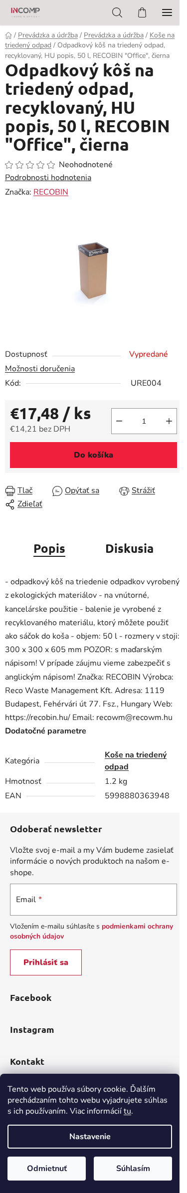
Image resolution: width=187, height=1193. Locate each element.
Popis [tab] (49, 548)
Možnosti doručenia (40, 368)
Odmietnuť (47, 1168)
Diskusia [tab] (129, 548)
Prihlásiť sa (45, 962)
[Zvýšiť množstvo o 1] (169, 421)
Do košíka (93, 455)
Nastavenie (90, 1136)
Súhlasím (133, 1168)
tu (127, 1111)
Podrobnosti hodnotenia (48, 177)
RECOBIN (50, 192)
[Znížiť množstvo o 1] (119, 421)
